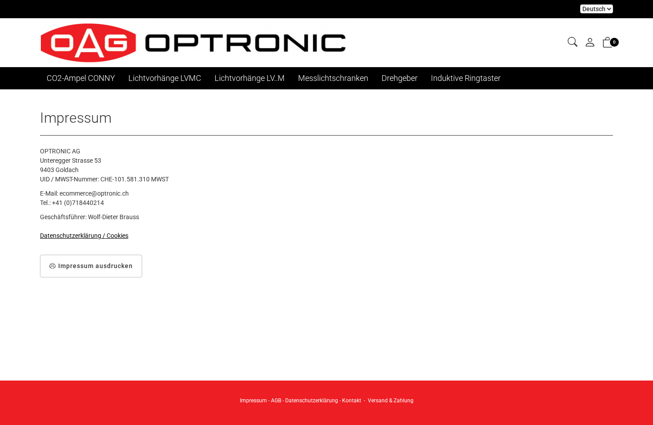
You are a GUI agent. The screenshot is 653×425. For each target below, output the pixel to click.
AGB (276, 400)
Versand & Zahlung (391, 400)
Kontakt (351, 400)
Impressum (253, 400)
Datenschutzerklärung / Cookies (84, 235)
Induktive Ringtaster (466, 78)
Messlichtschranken (333, 78)
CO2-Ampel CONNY (81, 78)
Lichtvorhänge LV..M (250, 78)
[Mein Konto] (590, 42)
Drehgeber (400, 78)
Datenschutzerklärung (311, 400)
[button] (572, 42)
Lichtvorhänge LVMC (164, 78)
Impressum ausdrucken (95, 265)
